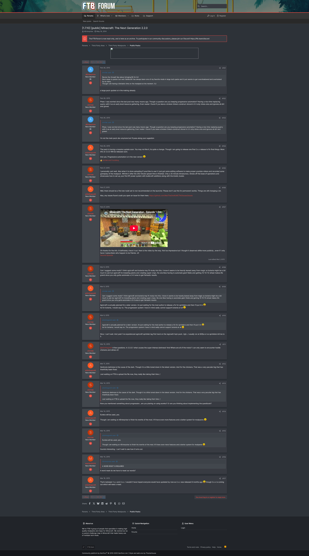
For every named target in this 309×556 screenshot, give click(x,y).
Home (134, 528)
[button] (111, 16)
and (111, 160)
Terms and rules (193, 547)
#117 (224, 478)
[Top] (223, 547)
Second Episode (106, 255)
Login (183, 528)
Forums (134, 532)
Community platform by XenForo (105, 553)
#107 (224, 207)
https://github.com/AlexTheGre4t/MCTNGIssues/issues (171, 195)
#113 (224, 383)
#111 (224, 344)
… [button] (94, 62)
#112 (224, 364)
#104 (224, 146)
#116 (224, 457)
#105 (224, 168)
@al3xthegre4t (106, 348)
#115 (224, 431)
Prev (86, 62)
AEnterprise (88, 31)
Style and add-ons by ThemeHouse (142, 553)
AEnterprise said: (108, 461)
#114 (224, 411)
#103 (224, 118)
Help (214, 547)
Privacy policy (205, 547)
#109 (224, 287)
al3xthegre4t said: (109, 320)
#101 (224, 68)
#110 (224, 315)
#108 (224, 267)
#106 (224, 188)
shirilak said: (106, 72)
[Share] (219, 68)
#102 (224, 98)
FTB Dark (90, 547)
